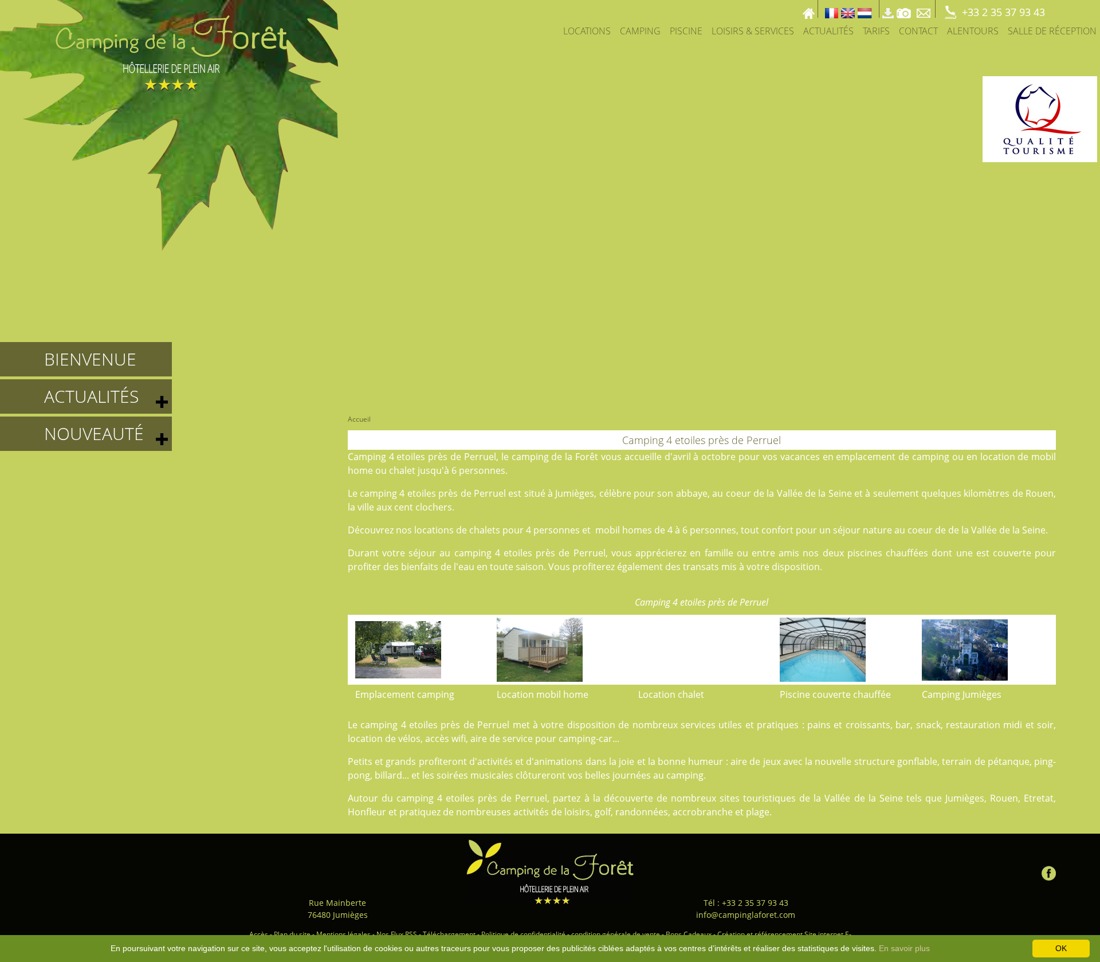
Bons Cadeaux (689, 934)
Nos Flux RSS (396, 934)
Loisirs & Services (753, 31)
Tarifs (876, 31)
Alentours (973, 31)
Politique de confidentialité (523, 934)
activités (495, 761)
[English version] (848, 9)
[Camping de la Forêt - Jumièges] (550, 871)
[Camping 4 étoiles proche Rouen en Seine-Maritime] (169, 124)
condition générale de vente (615, 934)
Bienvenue (90, 359)
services (698, 724)
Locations (587, 31)
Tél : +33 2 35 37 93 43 (746, 902)
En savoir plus (904, 948)
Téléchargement (449, 934)
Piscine (686, 31)
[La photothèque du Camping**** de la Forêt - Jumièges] (904, 9)
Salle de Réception (1052, 31)
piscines (864, 553)
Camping (640, 31)
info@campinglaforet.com (745, 914)
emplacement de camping (892, 456)
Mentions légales (343, 934)
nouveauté (94, 433)
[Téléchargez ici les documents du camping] (888, 9)
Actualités (828, 31)
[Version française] (831, 9)
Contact (918, 31)
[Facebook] (1049, 870)
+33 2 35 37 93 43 (1003, 12)
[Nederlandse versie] (865, 9)
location (997, 456)
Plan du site (292, 934)
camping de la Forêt (555, 456)
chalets (484, 530)
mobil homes (623, 530)
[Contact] (925, 9)
